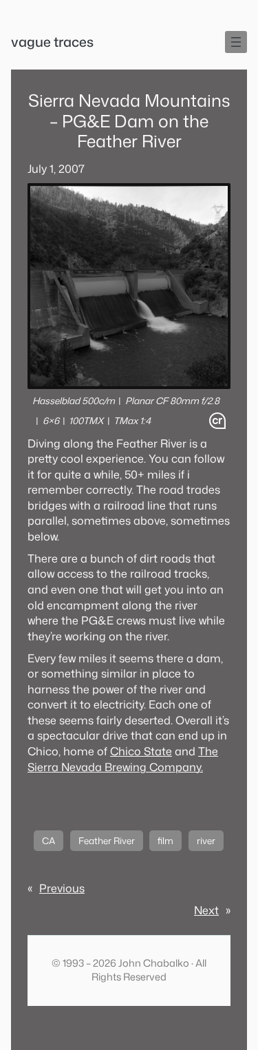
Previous (62, 888)
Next (206, 910)
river (206, 840)
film (165, 840)
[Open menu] (236, 42)
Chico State (141, 751)
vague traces (52, 41)
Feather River (106, 840)
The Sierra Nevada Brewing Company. (123, 759)
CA (48, 840)
